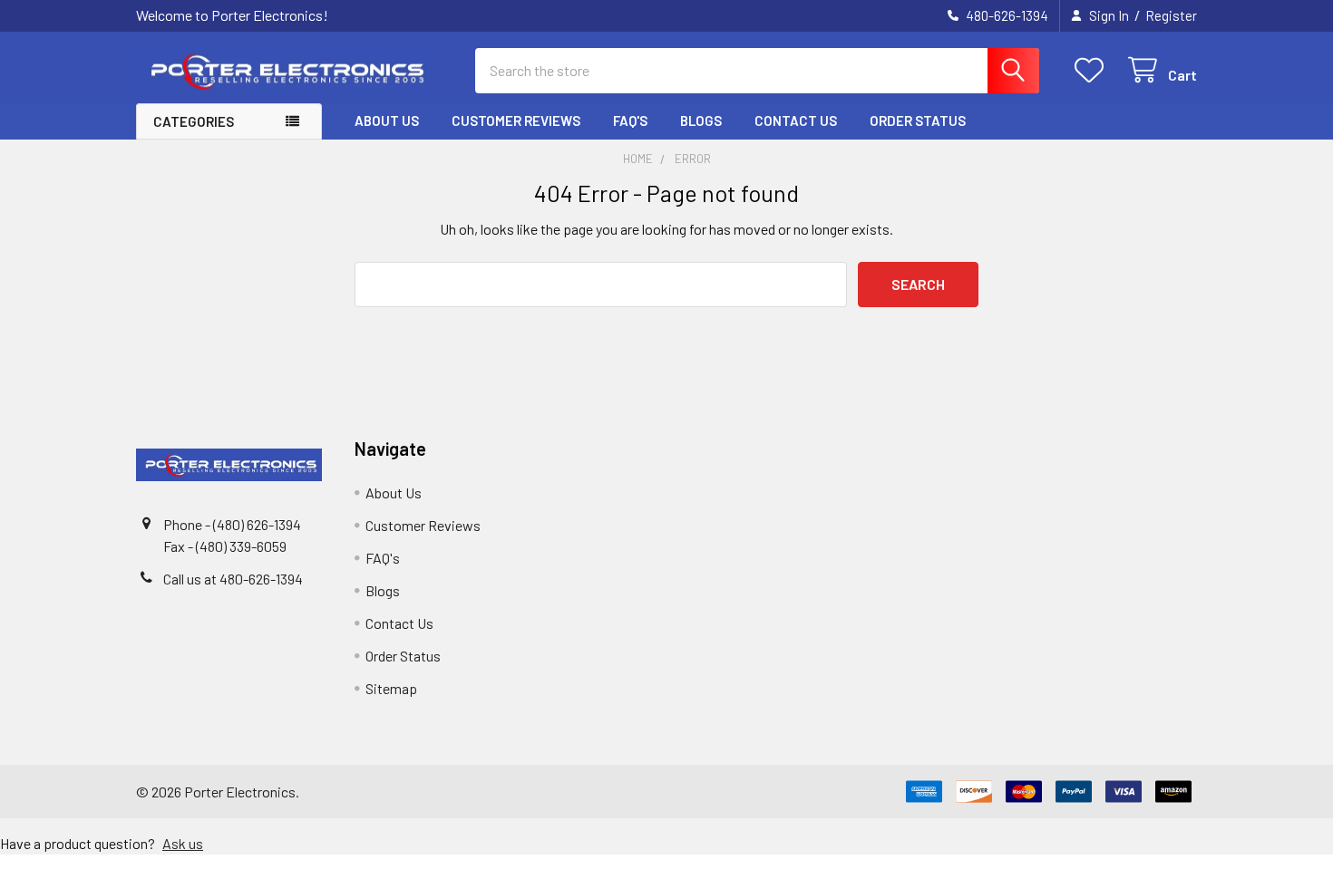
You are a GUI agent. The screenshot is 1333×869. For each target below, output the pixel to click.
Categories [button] (193, 121)
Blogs (701, 120)
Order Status (918, 120)
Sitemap (391, 688)
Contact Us (795, 120)
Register (1171, 15)
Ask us (182, 843)
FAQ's (630, 120)
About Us (387, 120)
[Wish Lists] (1093, 70)
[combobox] (757, 70)
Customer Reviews (516, 120)
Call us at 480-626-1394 (233, 578)
